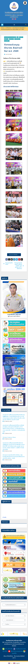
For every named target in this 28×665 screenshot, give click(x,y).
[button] (25, 25)
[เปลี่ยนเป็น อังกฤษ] (15, 19)
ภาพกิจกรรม (8, 28)
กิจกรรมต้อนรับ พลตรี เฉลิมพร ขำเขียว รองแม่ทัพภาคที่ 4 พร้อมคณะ (18, 265)
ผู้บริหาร (6, 39)
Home (2, 28)
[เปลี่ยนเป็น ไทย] (12, 19)
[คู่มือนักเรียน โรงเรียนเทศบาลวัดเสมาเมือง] (14, 340)
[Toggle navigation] (14, 25)
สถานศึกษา (7, 41)
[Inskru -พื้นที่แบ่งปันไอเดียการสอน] (18, 632)
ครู (17, 37)
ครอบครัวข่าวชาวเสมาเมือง (19, 28)
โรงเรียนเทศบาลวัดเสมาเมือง (14, 13)
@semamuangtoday (17, 651)
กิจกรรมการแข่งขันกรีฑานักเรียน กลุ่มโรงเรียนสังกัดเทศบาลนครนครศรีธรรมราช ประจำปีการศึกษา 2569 (13, 456)
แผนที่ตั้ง (14, 653)
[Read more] (25, 3)
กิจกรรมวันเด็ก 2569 (9, 263)
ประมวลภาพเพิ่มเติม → (14, 254)
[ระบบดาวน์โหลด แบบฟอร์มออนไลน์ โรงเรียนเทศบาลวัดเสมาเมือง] (14, 335)
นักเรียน (21, 37)
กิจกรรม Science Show (9, 437)
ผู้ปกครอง (11, 39)
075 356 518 (8, 649)
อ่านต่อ (4, 517)
